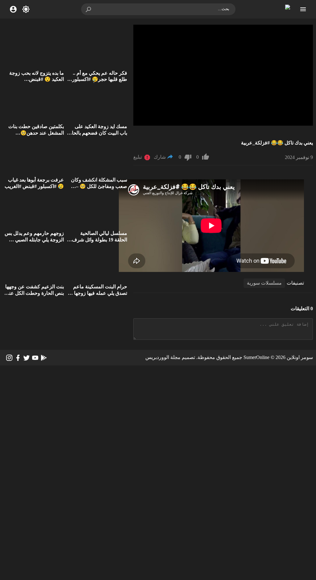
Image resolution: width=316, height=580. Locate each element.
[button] (89, 9)
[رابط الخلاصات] (44, 357)
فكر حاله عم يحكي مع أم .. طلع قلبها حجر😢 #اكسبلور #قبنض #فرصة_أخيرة (99, 79)
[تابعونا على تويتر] (26, 357)
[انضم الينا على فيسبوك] (18, 357)
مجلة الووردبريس (163, 357)
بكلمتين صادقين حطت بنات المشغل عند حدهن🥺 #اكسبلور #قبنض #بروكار (36, 133)
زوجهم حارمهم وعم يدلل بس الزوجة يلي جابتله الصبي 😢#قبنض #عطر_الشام (34, 240)
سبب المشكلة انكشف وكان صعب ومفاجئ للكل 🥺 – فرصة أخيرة (99, 186)
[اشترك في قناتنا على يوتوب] (35, 357)
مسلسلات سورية (264, 283)
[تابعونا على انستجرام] (9, 357)
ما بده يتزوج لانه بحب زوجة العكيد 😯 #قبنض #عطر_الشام (36, 79)
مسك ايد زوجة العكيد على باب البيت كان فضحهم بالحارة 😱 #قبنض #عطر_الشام (97, 133)
